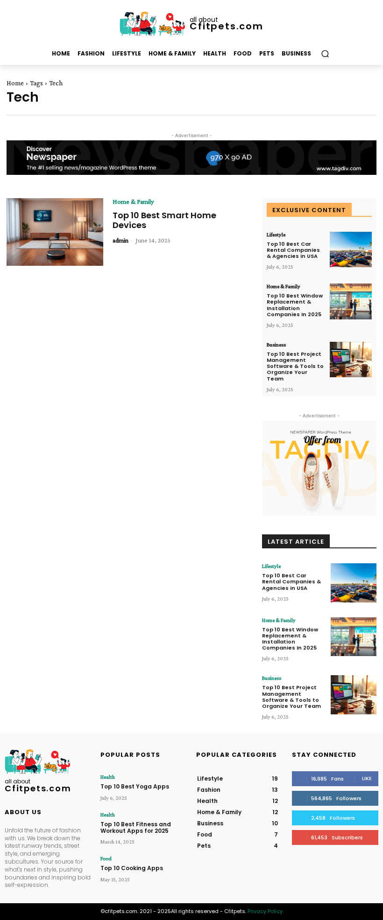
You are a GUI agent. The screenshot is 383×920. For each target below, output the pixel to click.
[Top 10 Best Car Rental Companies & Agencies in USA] (351, 250)
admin (120, 240)
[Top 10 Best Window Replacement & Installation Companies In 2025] (351, 301)
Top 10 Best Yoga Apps (134, 786)
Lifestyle (276, 234)
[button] (325, 54)
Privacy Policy (265, 911)
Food (106, 858)
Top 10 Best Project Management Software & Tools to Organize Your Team (295, 366)
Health (107, 777)
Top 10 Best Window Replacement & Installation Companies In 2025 (295, 305)
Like (367, 778)
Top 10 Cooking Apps (131, 868)
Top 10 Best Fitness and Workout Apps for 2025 (135, 827)
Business (276, 344)
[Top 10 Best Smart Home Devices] (55, 232)
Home (15, 83)
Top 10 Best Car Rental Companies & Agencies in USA (293, 250)
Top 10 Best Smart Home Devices (164, 220)
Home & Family (133, 201)
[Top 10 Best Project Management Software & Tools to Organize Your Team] (351, 360)
